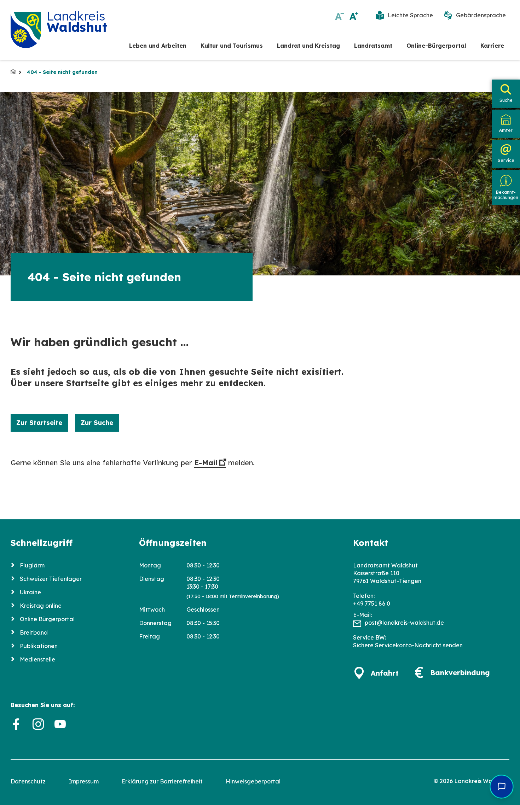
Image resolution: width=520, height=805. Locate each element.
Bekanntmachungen (505, 194)
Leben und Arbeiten (157, 45)
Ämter (506, 130)
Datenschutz (28, 781)
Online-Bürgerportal (436, 45)
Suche (506, 100)
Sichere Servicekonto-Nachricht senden (408, 645)
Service (506, 160)
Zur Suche (97, 423)
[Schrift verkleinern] (339, 15)
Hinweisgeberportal (253, 781)
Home (13, 71)
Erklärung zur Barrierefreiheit (162, 781)
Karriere (492, 45)
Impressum (84, 781)
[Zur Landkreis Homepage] (26, 30)
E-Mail (206, 462)
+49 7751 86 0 (371, 603)
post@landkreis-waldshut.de (404, 622)
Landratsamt (373, 45)
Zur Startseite (39, 423)
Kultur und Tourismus (232, 45)
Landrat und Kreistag (308, 45)
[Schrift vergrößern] (354, 15)
